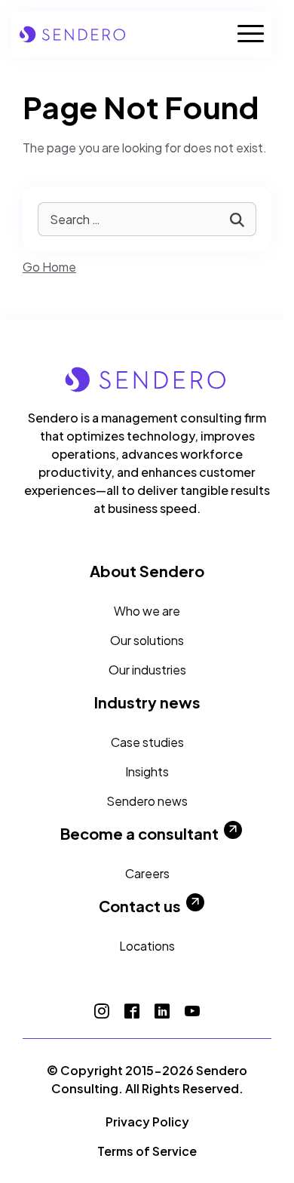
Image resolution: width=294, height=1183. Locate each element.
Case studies (147, 742)
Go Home (49, 267)
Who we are (147, 611)
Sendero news (147, 801)
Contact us (140, 906)
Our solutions (147, 640)
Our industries (147, 670)
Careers (147, 873)
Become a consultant (139, 833)
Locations (147, 946)
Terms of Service (147, 1151)
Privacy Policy (147, 1121)
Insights (147, 771)
